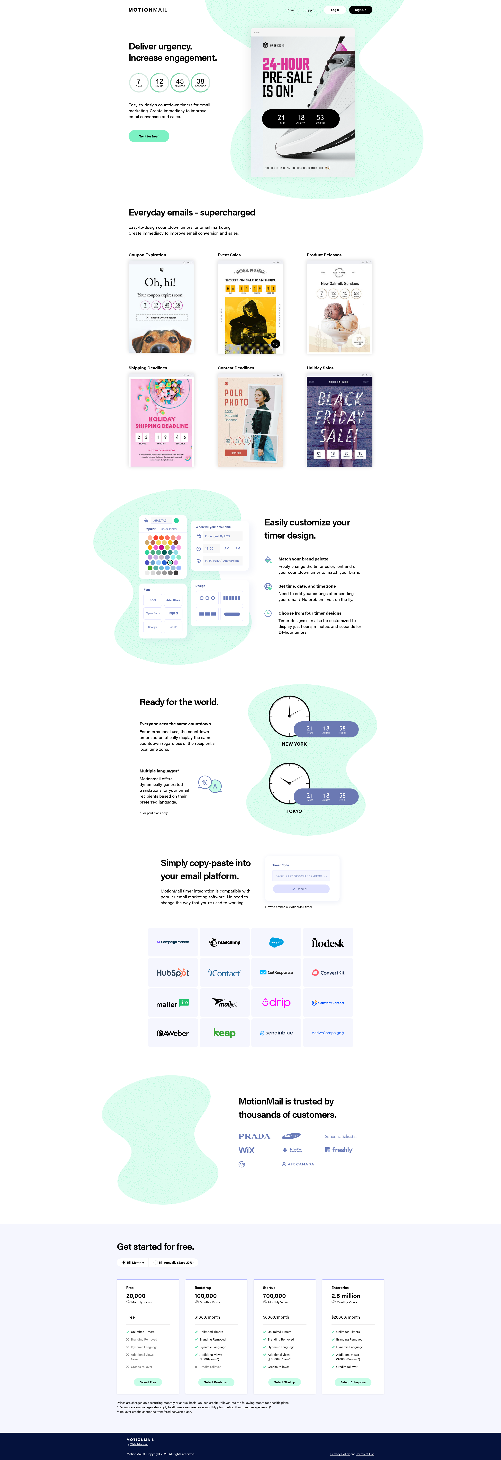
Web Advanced (139, 1444)
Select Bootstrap (216, 1382)
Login (335, 9)
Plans (290, 10)
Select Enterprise (353, 1382)
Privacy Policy (340, 1454)
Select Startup (284, 1382)
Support (310, 10)
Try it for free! (149, 136)
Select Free (148, 1382)
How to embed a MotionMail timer (288, 906)
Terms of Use (365, 1454)
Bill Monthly (135, 1262)
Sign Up (361, 9)
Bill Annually (176, 1262)
